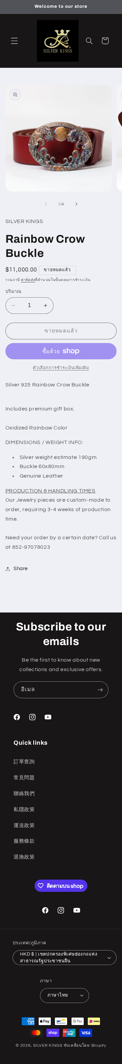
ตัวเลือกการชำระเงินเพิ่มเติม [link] (61, 368)
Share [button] (21, 568)
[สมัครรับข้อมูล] (100, 689)
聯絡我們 (24, 793)
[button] (14, 40)
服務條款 (24, 841)
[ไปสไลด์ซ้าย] (45, 204)
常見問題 (24, 777)
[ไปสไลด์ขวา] (76, 204)
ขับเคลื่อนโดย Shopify (85, 1045)
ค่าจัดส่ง (28, 280)
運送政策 (24, 825)
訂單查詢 (24, 761)
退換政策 (24, 857)
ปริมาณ (13, 291)
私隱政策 (24, 809)
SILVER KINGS (48, 1045)
